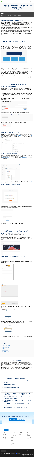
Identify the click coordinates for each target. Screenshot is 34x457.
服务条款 (4, 453)
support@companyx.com (24, 157)
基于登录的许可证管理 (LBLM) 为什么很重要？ (14, 378)
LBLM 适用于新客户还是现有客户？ (12, 388)
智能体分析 (4, 434)
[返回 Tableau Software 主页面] (4, 0)
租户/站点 (5, 15)
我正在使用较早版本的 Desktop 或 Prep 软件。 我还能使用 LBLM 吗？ (17, 401)
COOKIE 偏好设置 (13, 453)
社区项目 (12, 440)
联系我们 (4, 440)
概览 (2, 15)
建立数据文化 (4, 435)
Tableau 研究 (4, 438)
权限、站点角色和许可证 (5, 351)
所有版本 (28, 438)
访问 (8, 15)
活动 (11, 444)
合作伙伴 (20, 432)
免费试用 (6, 429)
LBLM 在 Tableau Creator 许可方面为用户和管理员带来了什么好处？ (17, 381)
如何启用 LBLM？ (8, 391)
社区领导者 (12, 437)
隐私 (6, 453)
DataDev (12, 438)
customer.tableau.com (17, 98)
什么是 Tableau (5, 432)
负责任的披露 (8, 453)
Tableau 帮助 (29, 437)
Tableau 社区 (13, 432)
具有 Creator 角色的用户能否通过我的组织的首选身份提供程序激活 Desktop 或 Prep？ (17, 404)
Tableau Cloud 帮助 (5, 350)
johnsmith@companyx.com (6, 157)
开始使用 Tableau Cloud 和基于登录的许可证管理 (9, 353)
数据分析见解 (4, 437)
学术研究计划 (13, 443)
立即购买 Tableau (21, 419)
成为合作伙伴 (21, 435)
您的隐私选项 (18, 453)
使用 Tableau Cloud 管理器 (6, 345)
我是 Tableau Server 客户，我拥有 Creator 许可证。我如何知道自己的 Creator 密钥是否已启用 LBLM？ (17, 394)
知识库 (28, 434)
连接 (10, 15)
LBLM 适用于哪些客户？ (9, 385)
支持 (27, 432)
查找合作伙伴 (21, 434)
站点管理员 (3, 348)
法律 (1, 453)
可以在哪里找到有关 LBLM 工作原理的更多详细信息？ (16, 407)
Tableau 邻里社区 (13, 441)
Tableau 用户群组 (13, 435)
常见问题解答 (19, 15)
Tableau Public (13, 434)
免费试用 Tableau (13, 419)
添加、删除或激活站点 (19, 135)
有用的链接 (14, 15)
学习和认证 (28, 435)
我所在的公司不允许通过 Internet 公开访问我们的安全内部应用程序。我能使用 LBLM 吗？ (17, 397)
